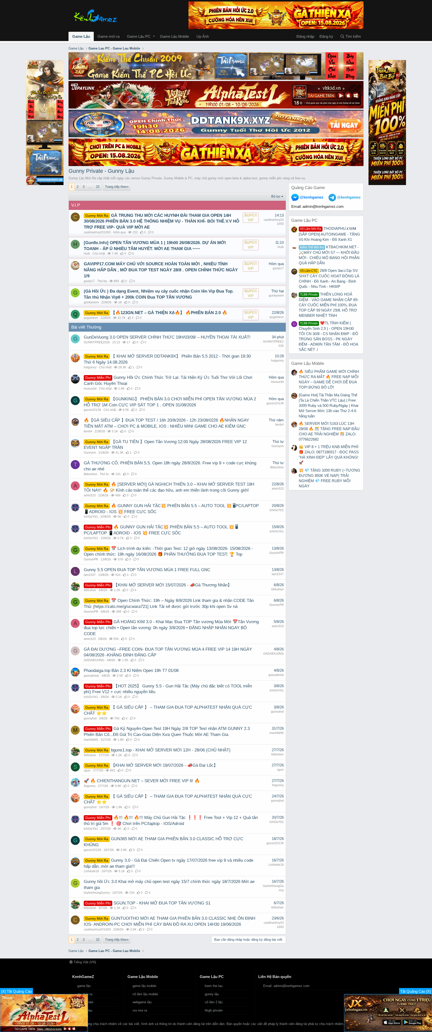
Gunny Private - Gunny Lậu (101, 171)
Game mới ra (109, 36)
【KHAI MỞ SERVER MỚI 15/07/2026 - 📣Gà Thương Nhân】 (173, 585)
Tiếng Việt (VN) (84, 962)
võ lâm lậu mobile (145, 994)
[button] (154, 36)
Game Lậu (81, 36)
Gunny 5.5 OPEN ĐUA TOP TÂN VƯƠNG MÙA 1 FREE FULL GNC (147, 569)
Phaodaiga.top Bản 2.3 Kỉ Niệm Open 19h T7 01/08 (131, 670)
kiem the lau (213, 986)
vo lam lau (84, 1010)
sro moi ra (139, 1010)
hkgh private (213, 1010)
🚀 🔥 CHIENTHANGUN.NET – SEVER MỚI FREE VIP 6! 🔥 (142, 780)
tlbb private (85, 1002)
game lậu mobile (144, 986)
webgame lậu (142, 1002)
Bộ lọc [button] (275, 196)
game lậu (83, 986)
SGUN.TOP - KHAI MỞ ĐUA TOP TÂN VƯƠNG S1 (162, 903)
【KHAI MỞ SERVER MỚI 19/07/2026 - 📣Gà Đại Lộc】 (164, 765)
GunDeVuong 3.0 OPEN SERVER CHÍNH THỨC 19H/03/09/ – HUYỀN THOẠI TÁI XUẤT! (167, 337)
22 (98, 187)
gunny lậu (212, 994)
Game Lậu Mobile (174, 36)
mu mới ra (84, 994)
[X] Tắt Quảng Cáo (16, 991)
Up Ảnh (202, 36)
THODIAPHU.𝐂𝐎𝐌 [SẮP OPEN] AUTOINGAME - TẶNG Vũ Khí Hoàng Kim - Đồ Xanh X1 (329, 233)
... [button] (90, 187)
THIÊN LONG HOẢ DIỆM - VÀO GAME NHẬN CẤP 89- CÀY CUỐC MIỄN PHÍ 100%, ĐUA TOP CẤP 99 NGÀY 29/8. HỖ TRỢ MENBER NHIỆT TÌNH (328, 305)
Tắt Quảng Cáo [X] (415, 991)
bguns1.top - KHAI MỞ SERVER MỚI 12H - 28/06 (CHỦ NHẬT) (170, 750)
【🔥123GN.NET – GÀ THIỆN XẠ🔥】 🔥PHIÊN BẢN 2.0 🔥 (169, 312)
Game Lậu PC (138, 36)
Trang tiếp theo (116, 187)
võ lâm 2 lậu (213, 1002)
